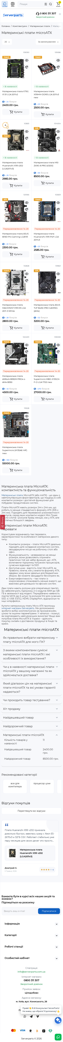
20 (6, 42)
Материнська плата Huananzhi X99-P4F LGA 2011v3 (46, 236)
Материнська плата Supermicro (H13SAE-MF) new (14, 450)
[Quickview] (26, 60)
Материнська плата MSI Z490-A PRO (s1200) (46, 164)
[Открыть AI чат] (58, 1020)
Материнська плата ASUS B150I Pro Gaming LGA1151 (15, 235)
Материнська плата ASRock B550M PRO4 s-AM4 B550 (14, 379)
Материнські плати (12, 495)
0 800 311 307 (47, 13)
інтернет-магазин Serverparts (18, 608)
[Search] (50, 4)
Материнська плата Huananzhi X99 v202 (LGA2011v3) (12, 165)
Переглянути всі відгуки (31, 811)
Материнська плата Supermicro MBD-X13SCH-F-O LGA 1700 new (47, 379)
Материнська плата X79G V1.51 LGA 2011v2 (15, 93)
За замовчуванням (47, 42)
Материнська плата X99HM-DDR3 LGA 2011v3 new (46, 94)
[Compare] (26, 67)
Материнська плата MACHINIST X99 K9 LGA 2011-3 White (14, 308)
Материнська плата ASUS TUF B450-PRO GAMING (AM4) (47, 308)
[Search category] (45, 4)
